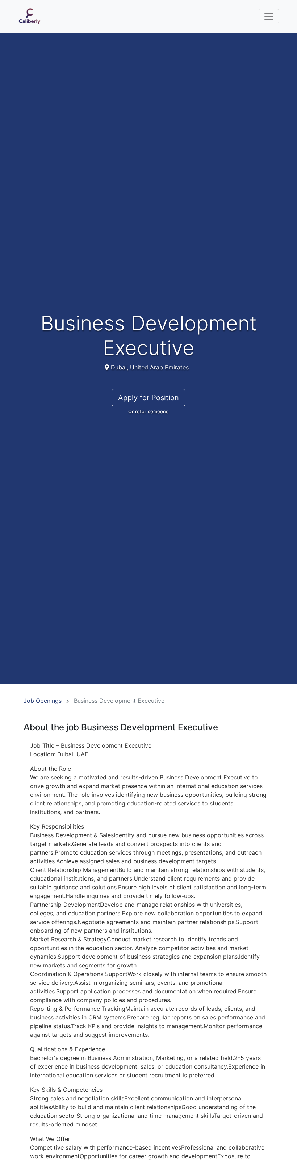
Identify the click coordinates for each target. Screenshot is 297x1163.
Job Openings (43, 700)
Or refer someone (148, 411)
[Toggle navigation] (269, 16)
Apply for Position (148, 397)
